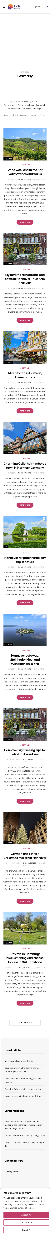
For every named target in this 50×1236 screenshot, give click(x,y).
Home (5, 115)
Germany (8, 159)
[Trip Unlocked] (14, 6)
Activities (27, 108)
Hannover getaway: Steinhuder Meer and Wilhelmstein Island (25, 660)
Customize (26, 1222)
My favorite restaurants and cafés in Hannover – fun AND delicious (25, 279)
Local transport (14, 108)
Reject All (26, 1230)
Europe (33, 115)
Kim (6, 1135)
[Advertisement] (25, 40)
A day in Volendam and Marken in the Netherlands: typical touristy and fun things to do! (23, 1125)
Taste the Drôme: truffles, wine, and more (24, 1089)
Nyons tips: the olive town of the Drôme (23, 1096)
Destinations (22, 115)
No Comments (24, 179)
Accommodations (26, 105)
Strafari (8, 1142)
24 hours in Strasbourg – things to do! (28, 1135)
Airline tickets (10, 105)
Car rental (40, 105)
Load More (24, 1022)
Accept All (26, 1215)
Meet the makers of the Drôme (19, 1061)
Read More (25, 222)
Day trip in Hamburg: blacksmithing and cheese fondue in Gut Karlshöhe (24, 958)
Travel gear (38, 108)
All (13, 115)
